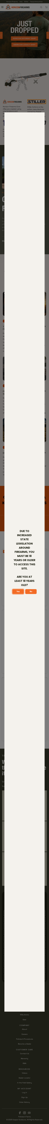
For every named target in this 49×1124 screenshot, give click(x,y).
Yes (18, 591)
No (31, 591)
